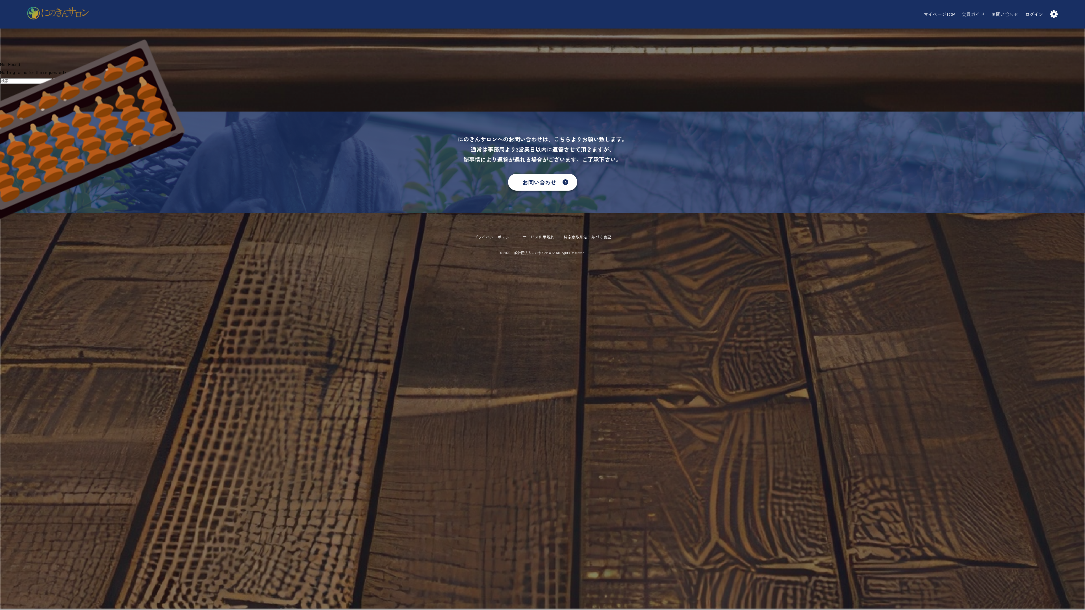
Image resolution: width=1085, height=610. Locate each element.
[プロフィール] (1054, 14)
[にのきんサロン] (58, 14)
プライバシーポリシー (493, 237)
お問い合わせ (539, 182)
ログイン (1034, 14)
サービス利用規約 (538, 237)
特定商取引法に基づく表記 (587, 237)
